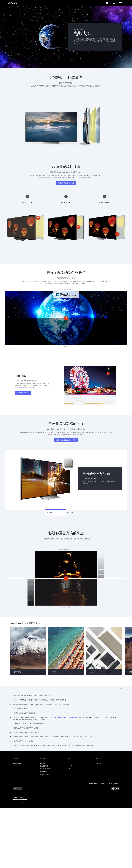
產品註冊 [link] (42, 763)
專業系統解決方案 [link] (94, 783)
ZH (19, 789)
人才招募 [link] (109, 783)
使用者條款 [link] (15, 797)
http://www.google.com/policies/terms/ (65, 717)
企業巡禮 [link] (103, 783)
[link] (107, 3)
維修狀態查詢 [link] (44, 771)
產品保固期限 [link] (44, 766)
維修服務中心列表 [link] (45, 774)
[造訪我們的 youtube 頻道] (117, 788)
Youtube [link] (70, 766)
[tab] (55, 512)
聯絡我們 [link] (116, 783)
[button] (123, 483)
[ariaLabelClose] (120, 3)
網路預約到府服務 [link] (45, 769)
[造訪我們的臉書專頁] (113, 788)
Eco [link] (69, 763)
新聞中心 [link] (98, 763)
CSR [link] (69, 769)
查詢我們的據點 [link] (17, 763)
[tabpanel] (66, 480)
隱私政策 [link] (21, 797)
